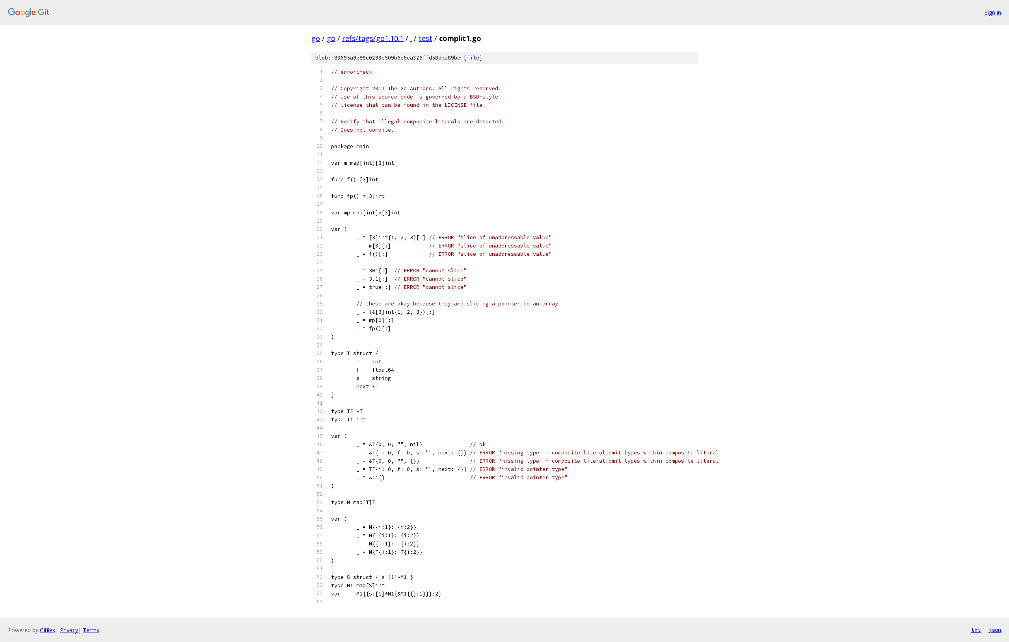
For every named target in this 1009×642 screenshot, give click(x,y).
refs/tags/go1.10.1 (373, 38)
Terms (91, 630)
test (425, 38)
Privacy (69, 630)
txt (976, 629)
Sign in (993, 12)
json (995, 629)
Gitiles (47, 630)
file (473, 57)
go (315, 38)
